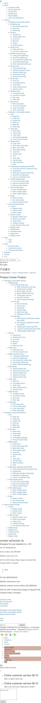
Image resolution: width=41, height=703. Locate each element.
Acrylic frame (17, 221)
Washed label (15, 141)
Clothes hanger (16, 215)
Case (6, 238)
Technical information (15, 250)
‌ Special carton (17, 89)
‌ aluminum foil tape (19, 95)
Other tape (16, 99)
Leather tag (16, 120)
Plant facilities (12, 16)
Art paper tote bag (23, 297)
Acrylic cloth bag (22, 312)
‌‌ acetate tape (17, 154)
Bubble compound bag (18, 53)
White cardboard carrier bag (26, 287)
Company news (13, 246)
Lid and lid (16, 39)
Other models (17, 212)
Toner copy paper (18, 108)
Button (13, 196)
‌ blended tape (17, 160)
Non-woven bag (22, 304)
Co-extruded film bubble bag (22, 60)
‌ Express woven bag (19, 76)
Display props (15, 227)
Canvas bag (21, 306)
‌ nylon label (16, 135)
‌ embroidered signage (20, 137)
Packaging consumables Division (19, 22)
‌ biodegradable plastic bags (26, 331)
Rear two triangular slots (21, 183)
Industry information (15, 248)
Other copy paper (18, 110)
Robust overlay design (20, 185)
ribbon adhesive (18, 162)
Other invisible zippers (20, 194)
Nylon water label (18, 148)
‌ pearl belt (16, 152)
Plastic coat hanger (19, 219)
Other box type (17, 45)
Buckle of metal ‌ (18, 198)
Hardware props (16, 231)
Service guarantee (14, 9)
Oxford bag (20, 308)
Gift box (13, 32)
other (14, 164)
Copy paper (14, 101)
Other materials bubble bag (22, 64)
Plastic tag (16, 118)
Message (7, 252)
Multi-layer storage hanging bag (23, 173)
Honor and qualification (16, 18)
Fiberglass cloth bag (23, 314)
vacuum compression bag (21, 177)
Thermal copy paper (19, 106)
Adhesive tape (15, 91)
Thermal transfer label (20, 139)
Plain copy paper (18, 104)
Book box (16, 41)
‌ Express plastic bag (19, 68)
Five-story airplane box (20, 51)
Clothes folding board (18, 179)
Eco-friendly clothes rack (21, 225)
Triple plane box (18, 49)
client (10, 242)
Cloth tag (16, 122)
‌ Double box (17, 34)
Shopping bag (15, 24)
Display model (17, 208)
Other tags (16, 127)
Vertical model (17, 210)
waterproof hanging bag (20, 175)
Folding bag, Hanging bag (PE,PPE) (22, 166)
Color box (16, 81)
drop (12, 114)
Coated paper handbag (24, 289)
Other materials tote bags (25, 299)
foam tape (16, 97)
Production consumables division (19, 112)
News (6, 244)
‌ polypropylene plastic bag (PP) (27, 327)
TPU (14, 156)
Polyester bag (21, 310)
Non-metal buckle (18, 200)
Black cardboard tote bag (25, 293)
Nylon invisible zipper (20, 189)
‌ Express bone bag (19, 74)
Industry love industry (21, 631)
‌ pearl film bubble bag (20, 58)
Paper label (16, 131)
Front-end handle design (21, 181)
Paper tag (16, 116)
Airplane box (15, 47)
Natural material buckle (20, 202)
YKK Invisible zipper (17, 187)
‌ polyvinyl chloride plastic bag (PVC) (28, 329)
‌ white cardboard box (20, 87)
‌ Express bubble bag (19, 72)
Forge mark (16, 143)
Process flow (12, 11)
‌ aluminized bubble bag (20, 62)
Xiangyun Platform (32, 629)
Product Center (23, 273)
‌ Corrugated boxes (19, 83)
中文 (5, 256)
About (6, 5)
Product (6, 20)
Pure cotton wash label (20, 145)
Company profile (13, 7)
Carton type (14, 78)
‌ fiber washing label (19, 150)
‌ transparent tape (18, 93)
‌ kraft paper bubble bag (20, 55)
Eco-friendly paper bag (20, 26)
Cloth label (14, 129)
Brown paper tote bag (24, 291)
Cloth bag (16, 28)
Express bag (15, 66)
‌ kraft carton (17, 85)
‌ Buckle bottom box (19, 37)
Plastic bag (16, 30)
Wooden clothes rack (20, 217)
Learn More (4, 606)
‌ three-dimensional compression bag (25, 168)
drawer (15, 43)
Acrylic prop (14, 233)
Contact (6, 254)
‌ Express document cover (21, 70)
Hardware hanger (18, 223)
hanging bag (17, 171)
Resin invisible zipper (20, 191)
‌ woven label (17, 133)
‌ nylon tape (16, 158)
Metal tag (16, 124)
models (13, 206)
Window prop (12, 14)
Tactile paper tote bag (24, 295)
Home (6, 3)
